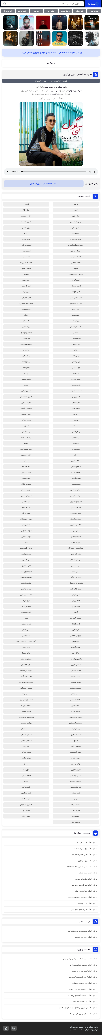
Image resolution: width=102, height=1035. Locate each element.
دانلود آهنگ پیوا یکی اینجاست (85, 848)
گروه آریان (76, 641)
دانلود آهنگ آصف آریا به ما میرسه (84, 971)
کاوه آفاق (75, 629)
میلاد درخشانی (75, 781)
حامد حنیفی (26, 379)
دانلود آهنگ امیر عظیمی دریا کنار (84, 983)
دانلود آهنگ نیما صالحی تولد (86, 891)
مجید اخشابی (26, 664)
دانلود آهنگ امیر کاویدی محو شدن (84, 885)
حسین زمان (76, 396)
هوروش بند (75, 810)
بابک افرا (26, 320)
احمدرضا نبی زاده (26, 262)
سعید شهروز (26, 472)
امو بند (26, 274)
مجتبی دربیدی (26, 659)
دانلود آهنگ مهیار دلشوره (87, 873)
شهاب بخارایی (26, 530)
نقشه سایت (22, 11)
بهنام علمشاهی (26, 344)
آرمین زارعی (76, 227)
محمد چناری (75, 705)
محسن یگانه (26, 693)
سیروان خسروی (76, 501)
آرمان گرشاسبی (75, 221)
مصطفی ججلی (26, 740)
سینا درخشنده (76, 513)
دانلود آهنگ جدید (76, 1029)
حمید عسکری (26, 402)
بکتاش (75, 332)
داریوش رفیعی (26, 408)
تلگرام (6, 1028)
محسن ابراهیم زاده (26, 682)
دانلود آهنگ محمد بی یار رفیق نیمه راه (82, 897)
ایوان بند (75, 320)
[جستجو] (4, 3)
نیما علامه (26, 798)
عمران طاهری (26, 589)
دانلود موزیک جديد (75, 90)
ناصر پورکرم (26, 787)
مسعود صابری (76, 734)
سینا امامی (26, 501)
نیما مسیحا (75, 804)
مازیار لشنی (26, 647)
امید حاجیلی (76, 286)
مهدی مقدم (75, 758)
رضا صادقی (26, 431)
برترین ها (51, 11)
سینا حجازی (26, 507)
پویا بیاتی (76, 367)
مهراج (26, 781)
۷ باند (76, 204)
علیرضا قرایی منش (76, 583)
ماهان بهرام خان (76, 659)
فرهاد (76, 612)
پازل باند (26, 350)
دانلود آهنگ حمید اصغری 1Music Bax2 (82, 866)
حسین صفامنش (26, 396)
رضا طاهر (76, 437)
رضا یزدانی (76, 443)
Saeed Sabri (55, 94)
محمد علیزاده (26, 705)
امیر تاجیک (26, 286)
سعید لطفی (26, 478)
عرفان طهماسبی (26, 548)
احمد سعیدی (76, 256)
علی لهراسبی (75, 565)
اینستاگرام (14, 1028)
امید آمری (76, 280)
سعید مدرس (76, 484)
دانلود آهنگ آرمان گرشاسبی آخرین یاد (83, 977)
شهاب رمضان (76, 536)
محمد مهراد (26, 711)
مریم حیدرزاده (76, 728)
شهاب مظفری (26, 536)
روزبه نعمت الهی (26, 449)
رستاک (75, 425)
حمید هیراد (75, 408)
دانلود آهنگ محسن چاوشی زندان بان (83, 989)
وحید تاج (26, 810)
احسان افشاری (75, 239)
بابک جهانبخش (76, 326)
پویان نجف (26, 367)
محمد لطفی (75, 711)
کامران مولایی (26, 624)
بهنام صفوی (75, 344)
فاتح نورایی (75, 600)
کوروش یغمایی (76, 635)
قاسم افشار (76, 624)
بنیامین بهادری (26, 332)
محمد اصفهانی (75, 699)
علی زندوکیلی (26, 554)
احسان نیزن (26, 251)
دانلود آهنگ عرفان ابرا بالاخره (86, 879)
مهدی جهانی (26, 752)
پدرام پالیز (26, 355)
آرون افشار (26, 227)
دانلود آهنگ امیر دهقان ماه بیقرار (84, 854)
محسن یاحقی (76, 693)
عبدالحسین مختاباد (75, 548)
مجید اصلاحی (76, 670)
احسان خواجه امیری (75, 245)
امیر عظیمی (26, 297)
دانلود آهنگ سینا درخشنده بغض (85, 1001)
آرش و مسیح (26, 216)
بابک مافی (26, 326)
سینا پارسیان (76, 507)
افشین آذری (26, 268)
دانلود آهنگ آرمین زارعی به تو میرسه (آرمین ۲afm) (78, 1007)
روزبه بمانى (76, 449)
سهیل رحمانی (26, 489)
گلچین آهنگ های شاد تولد (26, 641)
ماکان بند (75, 653)
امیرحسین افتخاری (26, 303)
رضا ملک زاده (26, 437)
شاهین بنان (26, 524)
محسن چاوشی (75, 688)
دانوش (75, 414)
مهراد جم (26, 763)
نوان (75, 798)
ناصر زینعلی (76, 793)
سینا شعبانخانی (76, 519)
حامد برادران (75, 379)
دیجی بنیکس (26, 414)
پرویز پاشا (26, 361)
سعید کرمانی (76, 478)
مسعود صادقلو (26, 734)
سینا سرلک (26, 513)
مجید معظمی (76, 682)
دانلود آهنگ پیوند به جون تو (86, 860)
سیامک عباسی (75, 495)
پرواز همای (76, 361)
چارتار (26, 373)
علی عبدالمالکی (76, 559)
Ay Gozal (51, 63)
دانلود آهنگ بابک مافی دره (87, 842)
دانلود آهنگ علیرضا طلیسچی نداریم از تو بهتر (80, 959)
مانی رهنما (26, 653)
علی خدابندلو (76, 554)
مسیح (75, 740)
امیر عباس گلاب (76, 297)
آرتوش (26, 204)
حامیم (26, 385)
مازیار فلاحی (75, 647)
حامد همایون (76, 385)
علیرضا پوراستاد (26, 571)
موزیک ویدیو (65, 11)
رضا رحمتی (76, 431)
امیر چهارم (76, 291)
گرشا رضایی (26, 635)
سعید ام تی (75, 472)
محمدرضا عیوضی (75, 723)
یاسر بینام (76, 816)
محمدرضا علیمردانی (26, 717)
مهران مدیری (76, 769)
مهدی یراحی (26, 758)
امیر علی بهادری (76, 303)
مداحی (36, 11)
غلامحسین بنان (26, 594)
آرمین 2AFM (26, 221)
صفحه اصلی (94, 11)
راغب (76, 420)
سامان (26, 460)
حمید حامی (75, 402)
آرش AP (26, 210)
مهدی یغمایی (76, 763)
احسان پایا (26, 239)
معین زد (26, 746)
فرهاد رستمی (26, 612)
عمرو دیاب (76, 594)
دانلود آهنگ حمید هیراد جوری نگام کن (82, 931)
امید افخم (26, 280)
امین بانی (75, 309)
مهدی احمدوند (75, 752)
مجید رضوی (75, 676)
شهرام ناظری (75, 542)
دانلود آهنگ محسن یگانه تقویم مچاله (83, 995)
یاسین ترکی (26, 816)
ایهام (26, 315)
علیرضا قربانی (26, 583)
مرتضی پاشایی (26, 723)
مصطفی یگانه (76, 746)
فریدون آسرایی (75, 618)
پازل (75, 350)
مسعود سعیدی (26, 728)
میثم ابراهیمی (75, 775)
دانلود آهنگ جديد (60, 87)
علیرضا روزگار (76, 577)
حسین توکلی (26, 390)
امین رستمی (26, 309)
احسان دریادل (26, 245)
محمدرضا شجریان (75, 717)
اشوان (75, 268)
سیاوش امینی (26, 495)
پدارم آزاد (75, 355)
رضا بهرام (26, 425)
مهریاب (26, 769)
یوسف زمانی (75, 822)
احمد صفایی (75, 262)
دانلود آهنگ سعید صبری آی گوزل (77, 74)
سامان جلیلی (76, 466)
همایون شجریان (26, 804)
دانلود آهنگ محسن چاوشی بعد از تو (83, 965)
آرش (75, 210)
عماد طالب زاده (75, 589)
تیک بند (76, 373)
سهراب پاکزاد (26, 484)
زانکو (75, 455)
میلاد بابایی (26, 775)
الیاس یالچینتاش (76, 274)
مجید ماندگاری (26, 676)
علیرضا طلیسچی (26, 577)
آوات (26, 233)
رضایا (26, 443)
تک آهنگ (79, 11)
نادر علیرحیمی (76, 787)
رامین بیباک (26, 420)
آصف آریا (76, 233)
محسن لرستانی (26, 688)
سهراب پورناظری (76, 489)
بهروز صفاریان (76, 338)
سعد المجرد (26, 466)
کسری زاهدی (26, 629)
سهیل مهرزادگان (26, 519)
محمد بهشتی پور (26, 699)
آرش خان (75, 216)
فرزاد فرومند (26, 606)
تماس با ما (8, 11)
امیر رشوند (26, 291)
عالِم (26, 542)
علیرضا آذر (76, 571)
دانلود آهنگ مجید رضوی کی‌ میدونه (83, 1013)
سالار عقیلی (75, 460)
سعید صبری (48, 87)
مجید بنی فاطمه (26, 670)
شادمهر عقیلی (75, 524)
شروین (75, 530)
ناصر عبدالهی (26, 793)
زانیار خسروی (26, 455)
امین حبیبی (76, 315)
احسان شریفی (76, 251)
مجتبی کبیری (76, 664)
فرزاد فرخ (26, 600)
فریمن (26, 618)
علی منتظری (26, 565)
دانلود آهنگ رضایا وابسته (87, 903)
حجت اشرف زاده (76, 390)
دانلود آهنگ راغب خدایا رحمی (86, 937)
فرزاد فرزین (76, 606)
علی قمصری (26, 559)
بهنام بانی (26, 338)
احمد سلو (26, 256)
